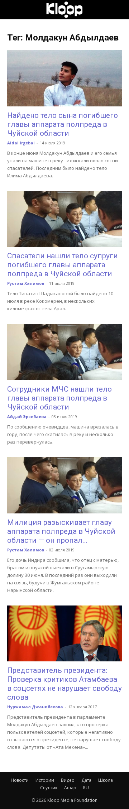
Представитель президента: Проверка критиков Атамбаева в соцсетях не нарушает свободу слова (64, 684)
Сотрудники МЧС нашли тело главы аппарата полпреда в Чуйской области (59, 398)
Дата (86, 780)
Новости (20, 780)
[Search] (119, 9)
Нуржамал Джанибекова (35, 706)
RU (86, 788)
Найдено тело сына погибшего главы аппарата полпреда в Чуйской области (62, 124)
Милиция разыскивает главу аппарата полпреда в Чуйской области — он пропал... (61, 531)
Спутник (48, 788)
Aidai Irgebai (21, 142)
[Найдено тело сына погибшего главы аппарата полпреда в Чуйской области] (64, 78)
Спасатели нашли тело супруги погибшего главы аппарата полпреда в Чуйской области (62, 265)
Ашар (70, 788)
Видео (68, 780)
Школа (105, 780)
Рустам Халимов (25, 283)
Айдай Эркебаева (27, 416)
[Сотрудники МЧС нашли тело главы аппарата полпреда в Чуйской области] (64, 352)
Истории (44, 780)
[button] (12, 9)
